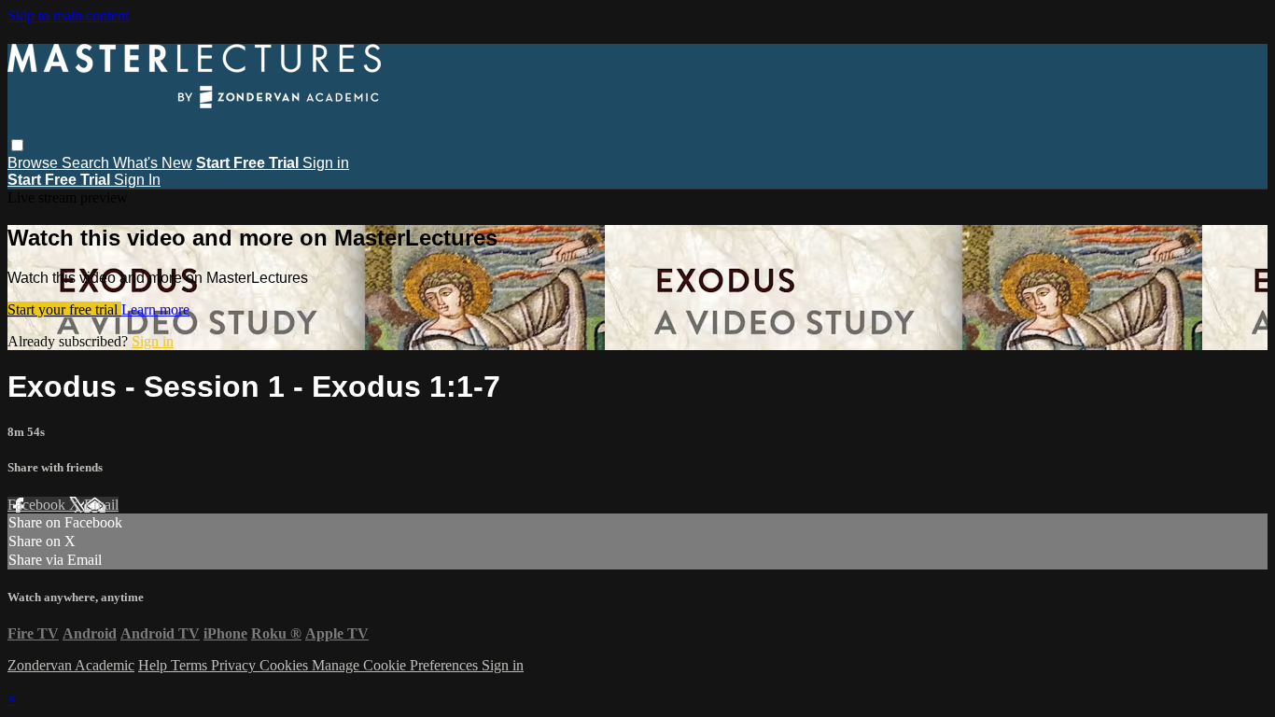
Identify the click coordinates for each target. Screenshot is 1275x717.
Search (87, 163)
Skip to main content (68, 15)
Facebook (38, 505)
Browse (34, 163)
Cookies (285, 665)
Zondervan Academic (70, 665)
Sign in (325, 163)
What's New (152, 163)
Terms (191, 665)
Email (101, 505)
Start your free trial (64, 309)
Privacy (235, 665)
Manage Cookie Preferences (397, 665)
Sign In (137, 180)
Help (154, 665)
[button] (17, 145)
